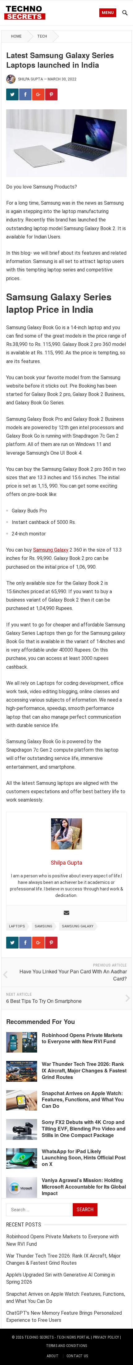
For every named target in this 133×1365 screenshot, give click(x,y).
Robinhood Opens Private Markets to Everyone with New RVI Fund (82, 1038)
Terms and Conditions (66, 1346)
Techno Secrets (39, 1337)
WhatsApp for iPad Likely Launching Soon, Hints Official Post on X (84, 1158)
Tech (42, 36)
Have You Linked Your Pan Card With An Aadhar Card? (73, 975)
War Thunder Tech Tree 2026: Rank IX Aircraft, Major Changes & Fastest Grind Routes (84, 1070)
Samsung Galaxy (50, 550)
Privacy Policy (106, 1337)
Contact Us (77, 1356)
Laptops (17, 926)
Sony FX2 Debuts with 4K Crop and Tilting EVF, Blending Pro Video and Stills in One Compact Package (84, 1128)
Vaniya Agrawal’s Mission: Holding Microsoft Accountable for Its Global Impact (84, 1186)
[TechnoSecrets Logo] (26, 12)
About (52, 1356)
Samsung (43, 926)
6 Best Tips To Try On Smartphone (44, 1000)
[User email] (66, 913)
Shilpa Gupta (30, 79)
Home (16, 36)
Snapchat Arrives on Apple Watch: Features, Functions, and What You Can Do (83, 1100)
